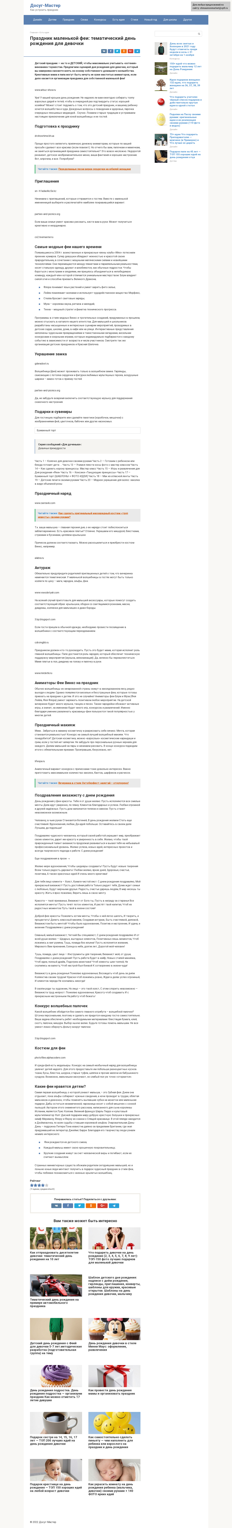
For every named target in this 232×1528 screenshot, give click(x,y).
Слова (84, 19)
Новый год (150, 19)
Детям (52, 19)
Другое (187, 19)
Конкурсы (100, 19)
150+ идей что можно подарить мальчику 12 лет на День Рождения (186, 66)
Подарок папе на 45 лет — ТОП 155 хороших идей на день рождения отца (185, 154)
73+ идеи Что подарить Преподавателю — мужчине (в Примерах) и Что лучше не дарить (184, 138)
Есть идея (119, 19)
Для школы (170, 19)
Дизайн (37, 19)
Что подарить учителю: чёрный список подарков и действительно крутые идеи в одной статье (186, 101)
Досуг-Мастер (45, 5)
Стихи (134, 19)
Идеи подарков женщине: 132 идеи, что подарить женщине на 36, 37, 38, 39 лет (185, 84)
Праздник (68, 19)
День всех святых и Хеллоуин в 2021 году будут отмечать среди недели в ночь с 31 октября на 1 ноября (183, 49)
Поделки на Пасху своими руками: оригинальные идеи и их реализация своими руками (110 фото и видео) (185, 120)
